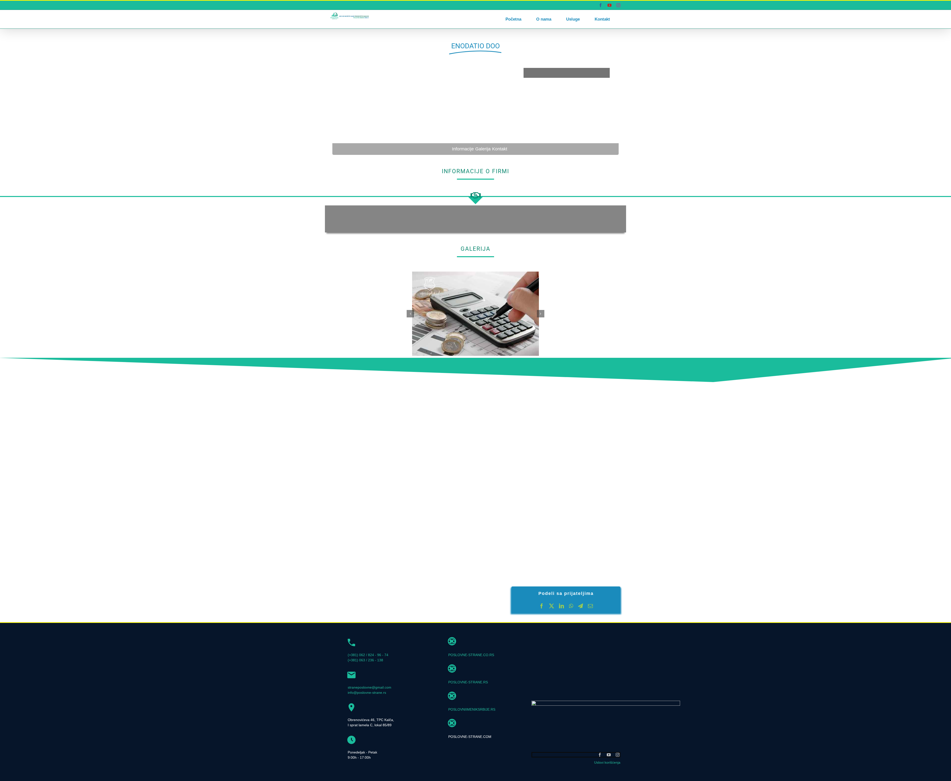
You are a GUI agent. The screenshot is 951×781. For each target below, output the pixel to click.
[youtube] (609, 755)
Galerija (483, 148)
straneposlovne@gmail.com (369, 687)
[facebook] (600, 755)
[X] (551, 606)
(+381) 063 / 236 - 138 (365, 660)
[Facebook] (542, 606)
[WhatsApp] (571, 606)
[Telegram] (580, 606)
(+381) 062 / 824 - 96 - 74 (368, 655)
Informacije (463, 148)
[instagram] (618, 755)
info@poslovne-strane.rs (367, 693)
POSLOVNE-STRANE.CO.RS (471, 655)
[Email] (590, 606)
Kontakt (499, 148)
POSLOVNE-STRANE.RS (468, 682)
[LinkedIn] (561, 606)
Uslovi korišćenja (607, 762)
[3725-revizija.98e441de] (475, 274)
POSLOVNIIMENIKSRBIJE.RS (471, 709)
